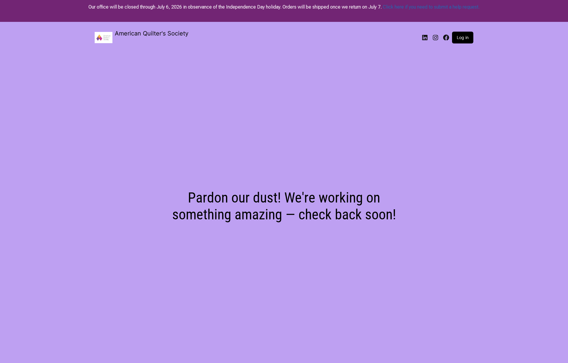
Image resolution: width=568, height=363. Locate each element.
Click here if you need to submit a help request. (431, 7)
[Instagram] (435, 37)
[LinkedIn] (424, 37)
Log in (463, 37)
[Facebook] (446, 37)
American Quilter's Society (151, 33)
